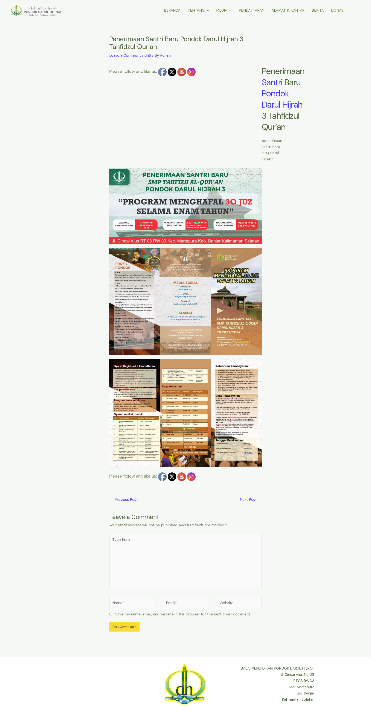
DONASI (337, 10)
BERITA (318, 10)
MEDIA (221, 10)
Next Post (250, 499)
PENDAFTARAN (251, 10)
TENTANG (196, 10)
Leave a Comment (125, 55)
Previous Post (124, 499)
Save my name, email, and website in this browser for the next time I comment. (183, 614)
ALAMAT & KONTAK (288, 10)
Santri (272, 82)
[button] (207, 10)
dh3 (147, 55)
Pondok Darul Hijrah (282, 99)
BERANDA (172, 10)
